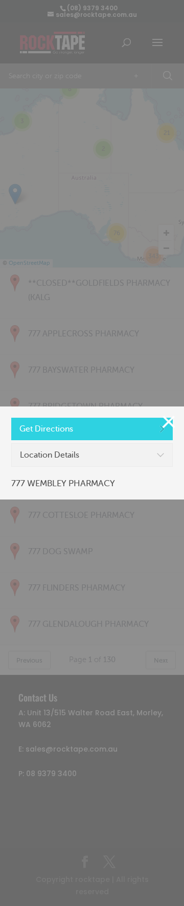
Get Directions (46, 429)
